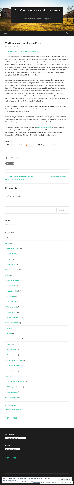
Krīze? (8, 259)
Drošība (9, 328)
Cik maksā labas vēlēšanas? (59, 176)
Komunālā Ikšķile (12, 291)
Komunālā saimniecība (13, 339)
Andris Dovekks (11, 418)
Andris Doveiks (10, 405)
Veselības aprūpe (12, 392)
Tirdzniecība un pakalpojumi (15, 381)
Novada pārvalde (12, 355)
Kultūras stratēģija (11, 397)
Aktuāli (7, 243)
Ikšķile (7, 275)
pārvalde (10, 163)
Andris (16, 46)
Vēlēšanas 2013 (11, 307)
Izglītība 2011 (11, 254)
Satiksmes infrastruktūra (14, 365)
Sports (8, 376)
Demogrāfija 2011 (12, 248)
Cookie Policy (36, 482)
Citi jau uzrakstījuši (11, 270)
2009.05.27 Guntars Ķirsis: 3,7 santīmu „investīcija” (22, 51)
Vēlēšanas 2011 (11, 264)
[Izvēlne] (5, 33)
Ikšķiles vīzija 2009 (11, 323)
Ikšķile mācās (11, 286)
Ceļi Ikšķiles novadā (13, 280)
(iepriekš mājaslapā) (44, 127)
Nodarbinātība (11, 349)
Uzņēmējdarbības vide (14, 387)
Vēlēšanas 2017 (11, 312)
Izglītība (9, 333)
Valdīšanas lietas (14, 158)
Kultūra (8, 344)
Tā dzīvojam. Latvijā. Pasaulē (37, 10)
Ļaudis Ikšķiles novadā (13, 317)
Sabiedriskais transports (14, 360)
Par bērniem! (10, 296)
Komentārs (61, 210)
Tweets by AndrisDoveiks (13, 409)
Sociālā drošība (11, 371)
